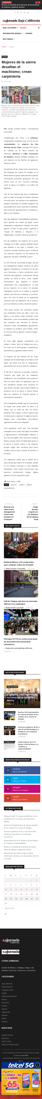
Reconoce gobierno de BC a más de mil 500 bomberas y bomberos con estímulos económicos (20, 836)
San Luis (13, 973)
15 (32, 892)
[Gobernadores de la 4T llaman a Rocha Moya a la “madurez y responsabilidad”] (10, 748)
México (4, 1002)
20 (21, 896)
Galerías (5, 1017)
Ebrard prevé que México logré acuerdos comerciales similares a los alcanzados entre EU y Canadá (21, 7)
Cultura (4, 1008)
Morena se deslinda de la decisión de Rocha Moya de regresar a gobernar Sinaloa (20, 850)
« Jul (5, 916)
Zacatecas (31, 973)
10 (6, 892)
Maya (28, 970)
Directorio (5, 1040)
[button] (36, 2)
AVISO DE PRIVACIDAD (10, 1047)
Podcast (5, 1024)
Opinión (28, 36)
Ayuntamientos (7, 989)
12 (16, 892)
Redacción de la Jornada (14, 610)
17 (6, 896)
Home (4, 49)
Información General (12, 36)
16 (37, 892)
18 (11, 896)
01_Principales (9, 744)
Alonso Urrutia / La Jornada (15, 571)
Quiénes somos (7, 1037)
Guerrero (14, 487)
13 (21, 892)
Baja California (9, 30)
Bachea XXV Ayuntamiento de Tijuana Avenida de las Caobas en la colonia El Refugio (20, 828)
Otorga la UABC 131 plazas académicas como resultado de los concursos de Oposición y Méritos (20, 821)
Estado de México (9, 970)
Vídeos (4, 1021)
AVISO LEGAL (6, 1044)
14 (26, 892)
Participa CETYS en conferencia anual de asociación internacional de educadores (20, 644)
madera (21, 487)
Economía (5, 1005)
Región (23, 30)
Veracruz (21, 973)
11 (11, 892)
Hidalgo (21, 970)
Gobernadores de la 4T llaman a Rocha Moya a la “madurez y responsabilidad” (21, 844)
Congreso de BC (8, 992)
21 (26, 896)
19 (16, 896)
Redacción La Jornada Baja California (19, 650)
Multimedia (8, 41)
